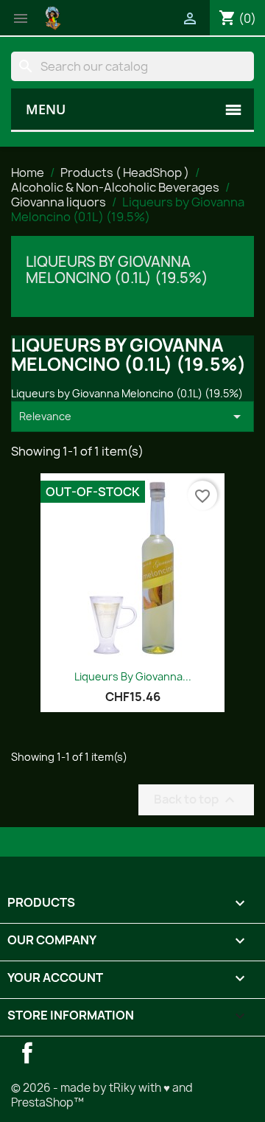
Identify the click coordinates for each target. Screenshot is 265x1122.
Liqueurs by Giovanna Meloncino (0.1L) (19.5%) (117, 270)
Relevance (132, 416)
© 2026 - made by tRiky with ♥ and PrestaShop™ (102, 1095)
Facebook (27, 1052)
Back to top (196, 799)
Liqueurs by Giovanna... (132, 676)
